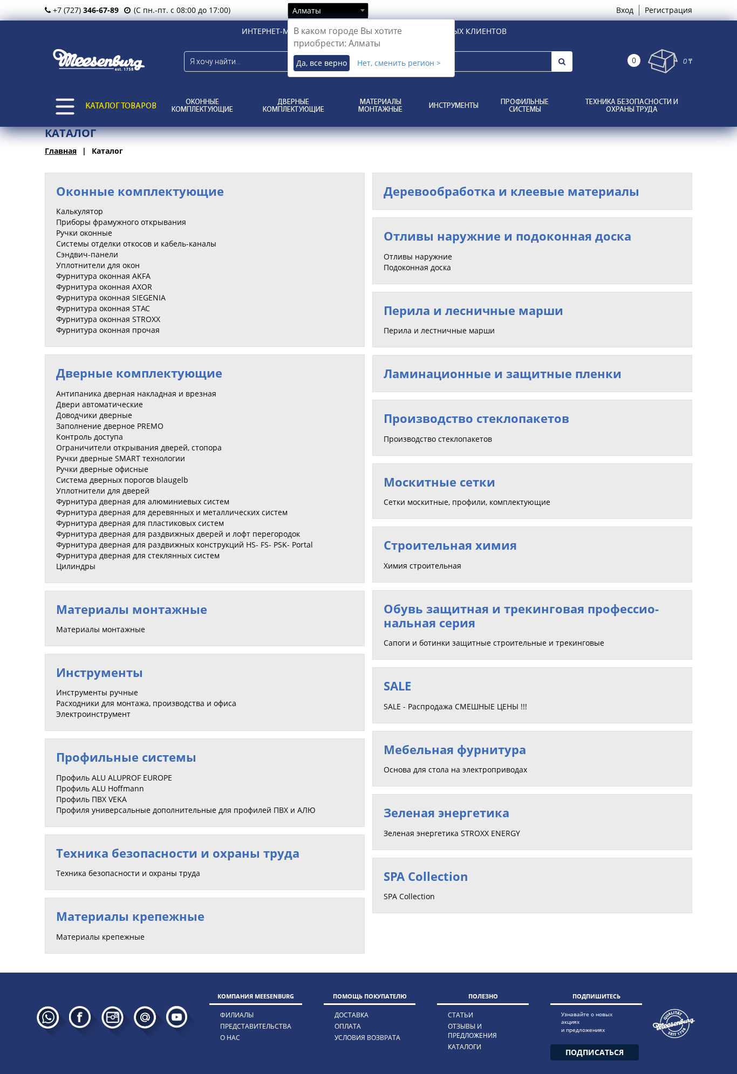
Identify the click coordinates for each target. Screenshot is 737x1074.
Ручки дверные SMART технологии (120, 458)
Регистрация (668, 10)
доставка (351, 1015)
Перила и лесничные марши (473, 310)
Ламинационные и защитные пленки (503, 373)
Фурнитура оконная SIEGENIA (111, 297)
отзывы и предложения (472, 1031)
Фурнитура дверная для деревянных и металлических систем (172, 512)
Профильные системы (525, 106)
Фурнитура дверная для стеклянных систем (138, 555)
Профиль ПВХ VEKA (91, 799)
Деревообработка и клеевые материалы (511, 191)
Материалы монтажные (380, 106)
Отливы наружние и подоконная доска (507, 236)
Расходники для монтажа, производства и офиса (146, 703)
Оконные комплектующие (202, 106)
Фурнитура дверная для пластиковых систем (140, 523)
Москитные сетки (439, 482)
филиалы (237, 1015)
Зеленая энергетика (446, 812)
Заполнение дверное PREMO (109, 426)
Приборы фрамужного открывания (121, 222)
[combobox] (328, 10)
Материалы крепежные (130, 916)
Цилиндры (75, 566)
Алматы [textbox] (306, 10)
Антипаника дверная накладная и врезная (136, 393)
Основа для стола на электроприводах (455, 769)
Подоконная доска (417, 267)
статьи (460, 1015)
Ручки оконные (84, 233)
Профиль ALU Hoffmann (100, 788)
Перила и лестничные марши (439, 330)
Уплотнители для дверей (102, 490)
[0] (663, 61)
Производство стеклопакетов (476, 418)
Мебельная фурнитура (455, 749)
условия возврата (367, 1037)
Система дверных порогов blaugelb (122, 480)
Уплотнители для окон (98, 265)
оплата (348, 1026)
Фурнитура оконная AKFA (103, 276)
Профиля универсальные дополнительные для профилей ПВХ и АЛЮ (186, 810)
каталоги (464, 1046)
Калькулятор (79, 211)
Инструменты (454, 106)
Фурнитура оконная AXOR (104, 287)
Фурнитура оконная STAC (103, 308)
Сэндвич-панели (87, 254)
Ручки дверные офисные (102, 469)
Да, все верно (321, 63)
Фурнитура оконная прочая (108, 330)
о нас (230, 1037)
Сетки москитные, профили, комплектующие (467, 502)
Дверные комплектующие (293, 106)
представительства (255, 1026)
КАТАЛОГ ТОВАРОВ (120, 106)
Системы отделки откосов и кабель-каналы (136, 243)
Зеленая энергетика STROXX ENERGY (452, 833)
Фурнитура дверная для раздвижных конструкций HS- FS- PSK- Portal (184, 544)
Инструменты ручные (97, 692)
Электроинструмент (93, 714)
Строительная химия (450, 545)
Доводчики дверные (94, 415)
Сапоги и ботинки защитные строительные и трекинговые (494, 643)
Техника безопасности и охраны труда (631, 106)
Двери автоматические (99, 404)
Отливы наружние (418, 256)
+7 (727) (85, 10)
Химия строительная (422, 565)
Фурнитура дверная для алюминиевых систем (142, 501)
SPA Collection (426, 876)
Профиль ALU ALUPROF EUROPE (114, 777)
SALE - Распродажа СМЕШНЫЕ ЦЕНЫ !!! (455, 706)
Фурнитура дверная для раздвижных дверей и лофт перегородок (178, 534)
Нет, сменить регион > (399, 63)
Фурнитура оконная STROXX (108, 319)
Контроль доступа (89, 437)
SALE (397, 686)
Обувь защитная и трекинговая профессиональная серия (521, 615)
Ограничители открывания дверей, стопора (139, 447)
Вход (624, 10)
